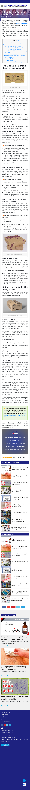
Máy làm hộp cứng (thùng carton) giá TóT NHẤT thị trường (15, 415)
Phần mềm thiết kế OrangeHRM (14, 47)
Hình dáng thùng (10, 58)
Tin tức (3, 719)
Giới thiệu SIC (4, 714)
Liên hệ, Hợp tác (5, 721)
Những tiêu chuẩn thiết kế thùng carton (14, 55)
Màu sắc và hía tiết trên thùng (13, 62)
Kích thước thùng (10, 57)
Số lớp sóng (9, 60)
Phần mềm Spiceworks (11, 54)
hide (18, 40)
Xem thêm (4, 646)
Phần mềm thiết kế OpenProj (13, 49)
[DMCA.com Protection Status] (5, 745)
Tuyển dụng (4, 717)
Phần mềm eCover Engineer (13, 46)
